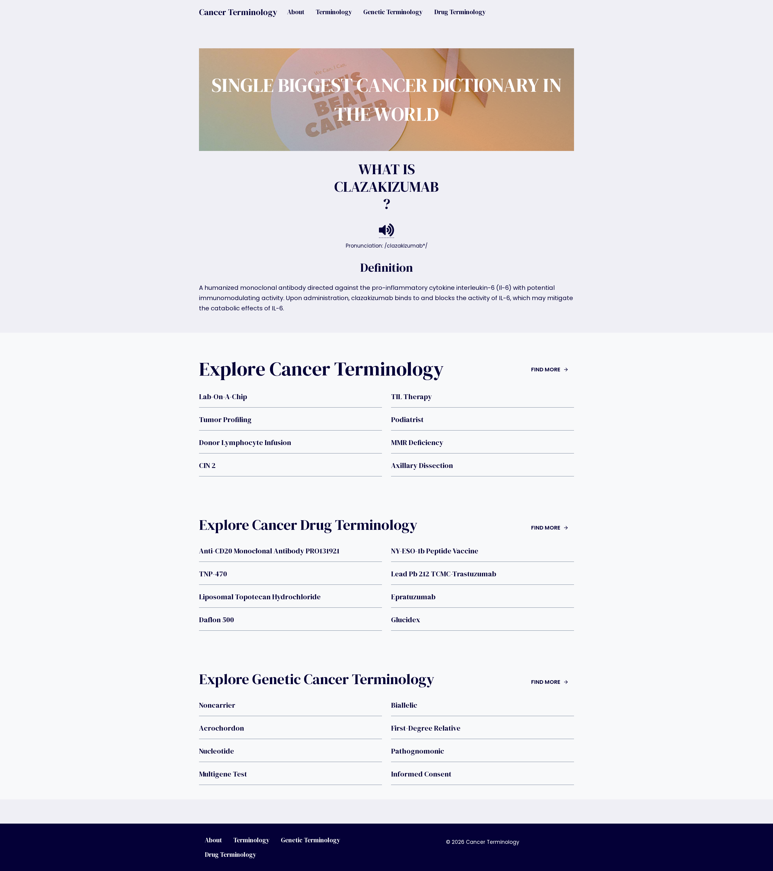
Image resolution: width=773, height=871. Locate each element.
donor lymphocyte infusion (245, 442)
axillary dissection (422, 465)
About (295, 12)
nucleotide (216, 751)
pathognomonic (417, 751)
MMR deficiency (417, 442)
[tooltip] (386, 230)
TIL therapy (411, 396)
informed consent (421, 774)
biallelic (404, 705)
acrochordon (221, 728)
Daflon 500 (216, 619)
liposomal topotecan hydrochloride (260, 596)
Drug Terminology (460, 12)
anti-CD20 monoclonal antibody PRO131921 (269, 551)
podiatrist (407, 419)
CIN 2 (207, 465)
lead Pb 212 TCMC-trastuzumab (443, 573)
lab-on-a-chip (223, 396)
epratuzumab (413, 596)
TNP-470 (213, 573)
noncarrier (217, 705)
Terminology (334, 12)
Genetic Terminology (393, 12)
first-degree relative (425, 728)
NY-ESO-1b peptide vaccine (434, 551)
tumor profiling (225, 419)
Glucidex (405, 619)
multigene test (223, 774)
